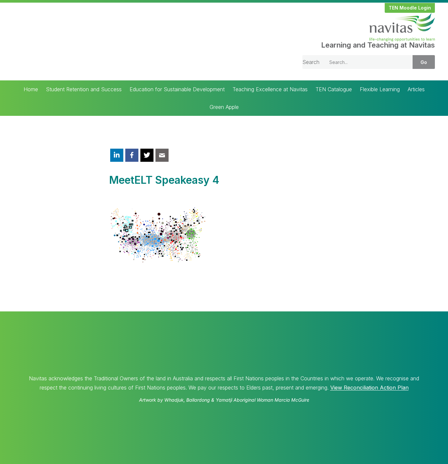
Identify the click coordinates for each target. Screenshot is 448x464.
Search (310, 62)
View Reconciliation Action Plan (369, 387)
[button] (410, 8)
